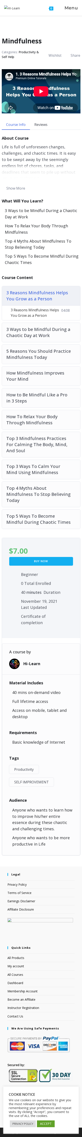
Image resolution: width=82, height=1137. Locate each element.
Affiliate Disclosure (20, 909)
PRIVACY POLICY (22, 1124)
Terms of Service (19, 893)
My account (15, 966)
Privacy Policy (17, 884)
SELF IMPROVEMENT (31, 782)
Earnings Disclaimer (21, 901)
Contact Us (15, 1016)
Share (75, 55)
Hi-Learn (31, 663)
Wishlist (55, 55)
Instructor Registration (23, 1008)
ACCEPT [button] (46, 1124)
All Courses (15, 975)
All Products (15, 958)
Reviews (40, 124)
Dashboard (15, 983)
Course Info (16, 124)
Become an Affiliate (21, 999)
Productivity (24, 769)
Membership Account (22, 991)
